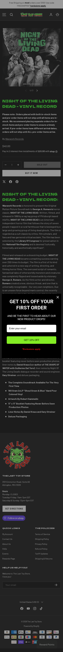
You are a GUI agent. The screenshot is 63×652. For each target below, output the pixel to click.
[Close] (57, 297)
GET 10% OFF (31, 340)
